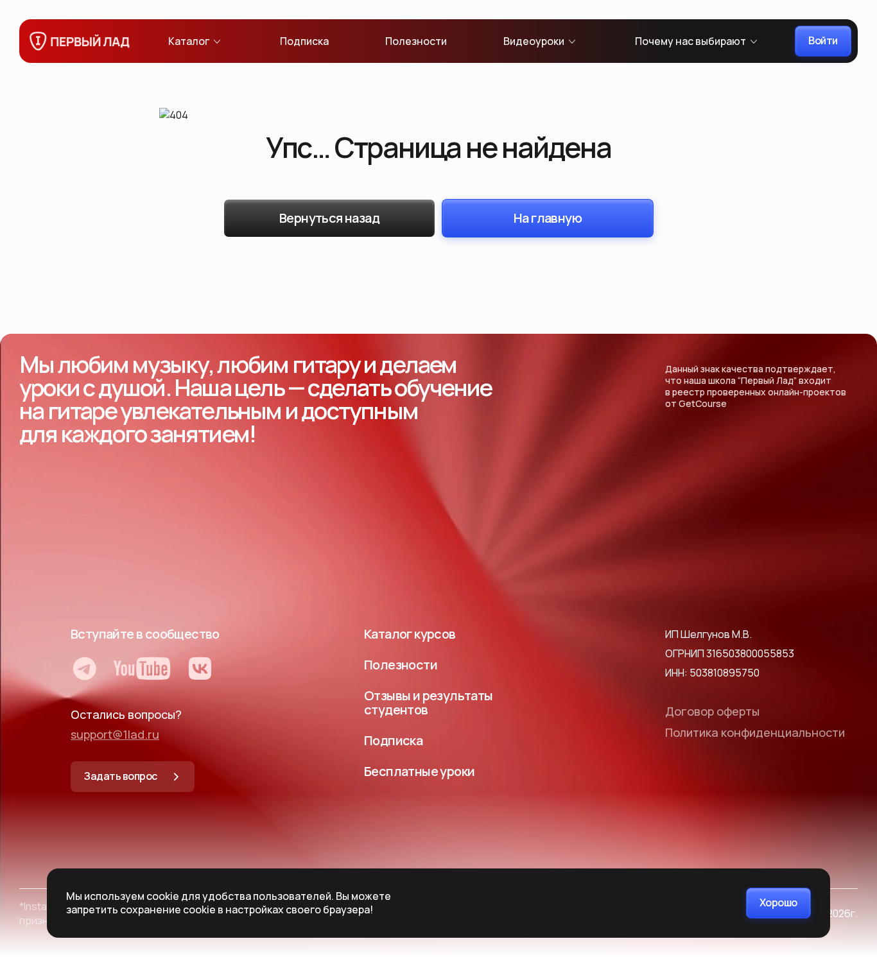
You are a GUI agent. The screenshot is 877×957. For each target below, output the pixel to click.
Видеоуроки (533, 41)
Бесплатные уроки (419, 771)
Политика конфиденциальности (755, 732)
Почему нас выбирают (690, 41)
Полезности (416, 41)
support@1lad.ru (115, 734)
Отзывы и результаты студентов (428, 702)
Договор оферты (712, 711)
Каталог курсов (410, 633)
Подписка (304, 41)
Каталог (188, 41)
